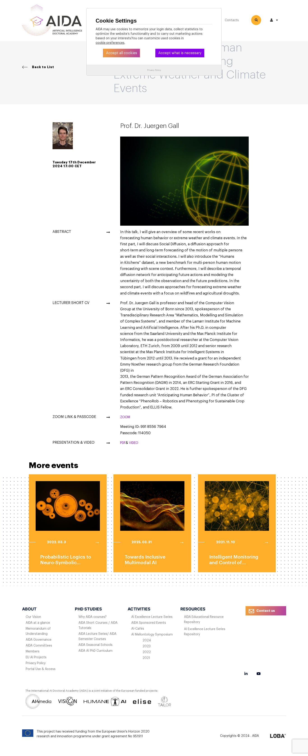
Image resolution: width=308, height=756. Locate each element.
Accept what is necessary (179, 53)
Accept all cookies (121, 53)
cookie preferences (110, 42)
